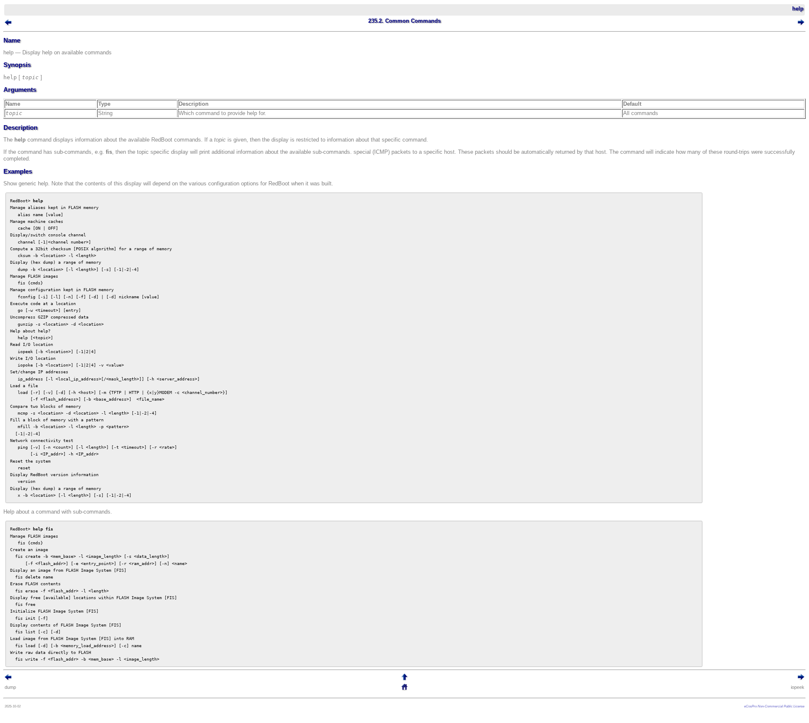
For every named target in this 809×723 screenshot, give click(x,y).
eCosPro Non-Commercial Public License (774, 706)
